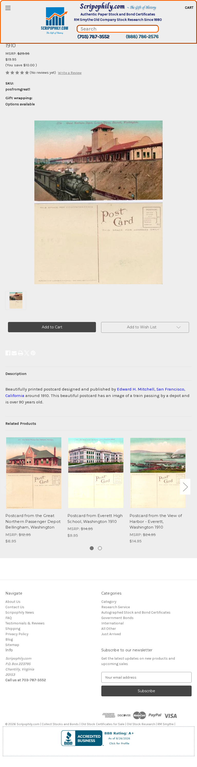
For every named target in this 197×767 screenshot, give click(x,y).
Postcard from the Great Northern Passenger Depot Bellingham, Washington (33, 521)
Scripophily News (19, 612)
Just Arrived (111, 634)
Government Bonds (117, 618)
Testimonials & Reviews (25, 623)
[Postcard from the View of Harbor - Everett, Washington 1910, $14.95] (157, 473)
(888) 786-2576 (142, 36)
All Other (108, 628)
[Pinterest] (33, 353)
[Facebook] (8, 353)
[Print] (20, 353)
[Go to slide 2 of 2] (100, 548)
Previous (7, 486)
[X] (26, 353)
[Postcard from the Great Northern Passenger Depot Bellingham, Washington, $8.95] (33, 473)
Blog (9, 639)
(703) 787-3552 (93, 36)
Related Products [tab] (20, 423)
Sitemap (12, 645)
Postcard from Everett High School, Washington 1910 (95, 518)
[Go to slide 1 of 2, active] (92, 548)
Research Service (115, 607)
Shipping (12, 628)
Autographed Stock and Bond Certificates (136, 612)
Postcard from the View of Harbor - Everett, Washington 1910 (156, 521)
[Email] (14, 353)
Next (185, 486)
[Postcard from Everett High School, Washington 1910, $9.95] (95, 473)
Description (15, 373)
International (112, 623)
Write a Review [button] (70, 73)
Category (108, 601)
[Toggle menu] (8, 8)
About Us (13, 601)
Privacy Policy (16, 634)
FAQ (8, 618)
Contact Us (14, 607)
